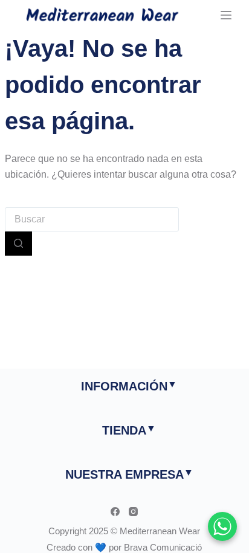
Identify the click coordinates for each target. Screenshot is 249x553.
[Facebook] (115, 511)
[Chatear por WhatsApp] (222, 526)
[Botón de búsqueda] (18, 243)
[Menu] (226, 15)
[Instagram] (133, 511)
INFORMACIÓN (124, 386)
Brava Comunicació (163, 547)
